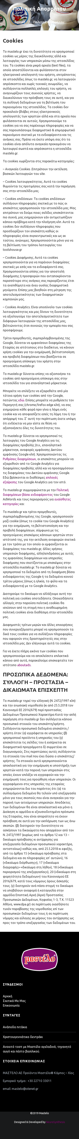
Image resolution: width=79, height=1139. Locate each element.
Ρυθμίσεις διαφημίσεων (19, 459)
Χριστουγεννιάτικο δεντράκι (23, 1037)
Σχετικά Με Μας (14, 1001)
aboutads (24, 665)
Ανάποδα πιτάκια (15, 1027)
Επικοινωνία (11, 1005)
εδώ (21, 400)
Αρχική (20, 22)
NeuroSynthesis (55, 1122)
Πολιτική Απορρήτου (39, 9)
